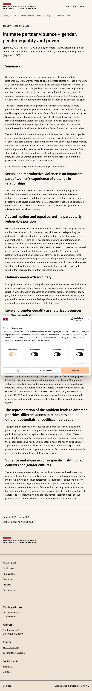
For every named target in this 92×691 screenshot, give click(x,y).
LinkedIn (7, 671)
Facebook (8, 666)
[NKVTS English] (19, 6)
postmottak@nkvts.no (14, 653)
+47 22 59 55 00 (11, 647)
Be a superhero (10, 590)
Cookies (7, 685)
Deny (17, 370)
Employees (8, 568)
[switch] (34, 354)
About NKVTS (9, 563)
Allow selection (46, 370)
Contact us (8, 579)
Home (5, 16)
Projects (7, 584)
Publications (14, 16)
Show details (79, 363)
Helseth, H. (24, 47)
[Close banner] (88, 319)
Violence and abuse (19, 25)
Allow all (75, 370)
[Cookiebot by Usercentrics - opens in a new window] (72, 319)
